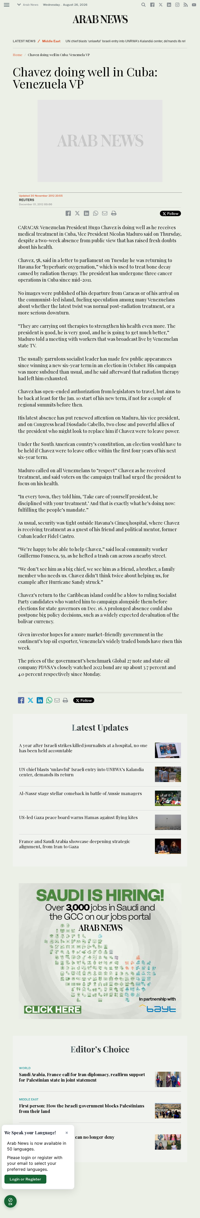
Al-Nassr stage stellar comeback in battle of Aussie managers (80, 793)
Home (17, 54)
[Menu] (6, 5)
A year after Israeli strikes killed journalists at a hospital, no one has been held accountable (83, 747)
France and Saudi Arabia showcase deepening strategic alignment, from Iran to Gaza (74, 843)
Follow (172, 213)
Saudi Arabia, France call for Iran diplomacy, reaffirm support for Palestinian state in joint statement (82, 1076)
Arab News (30, 5)
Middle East (51, 41)
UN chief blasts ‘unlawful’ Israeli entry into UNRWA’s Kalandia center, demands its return (128, 41)
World (24, 1068)
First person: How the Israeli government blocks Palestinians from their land (81, 1108)
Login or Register (25, 1179)
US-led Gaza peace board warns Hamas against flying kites (78, 817)
